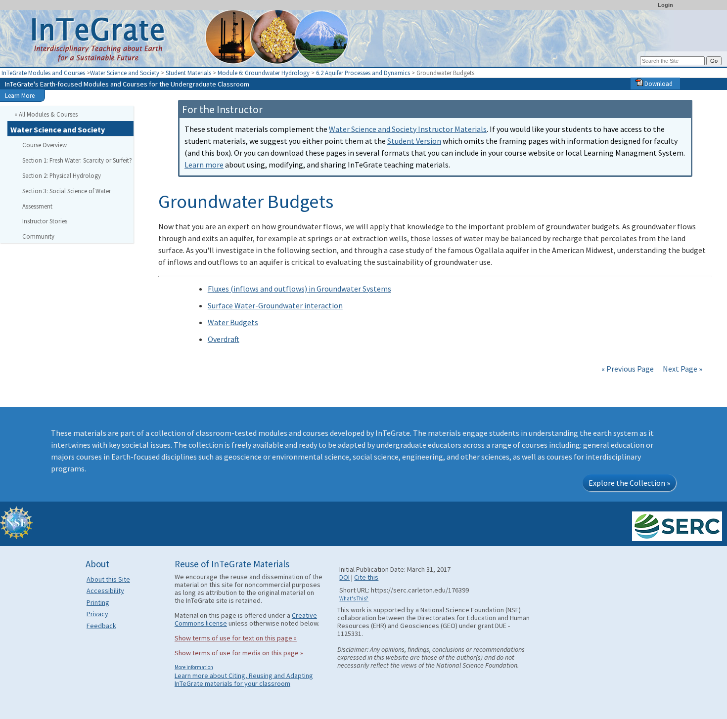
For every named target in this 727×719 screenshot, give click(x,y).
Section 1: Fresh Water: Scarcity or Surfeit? (77, 160)
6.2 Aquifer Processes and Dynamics (363, 73)
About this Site (108, 579)
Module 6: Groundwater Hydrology (264, 73)
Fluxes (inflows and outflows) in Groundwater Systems (299, 289)
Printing (98, 602)
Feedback (101, 625)
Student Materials (188, 73)
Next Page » (681, 369)
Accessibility (105, 590)
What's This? (353, 598)
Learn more (204, 164)
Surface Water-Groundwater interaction (275, 305)
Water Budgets (233, 322)
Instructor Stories (44, 221)
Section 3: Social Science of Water (66, 191)
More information (194, 667)
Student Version (414, 141)
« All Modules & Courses (46, 114)
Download (658, 83)
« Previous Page (627, 369)
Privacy (97, 613)
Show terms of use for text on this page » (236, 638)
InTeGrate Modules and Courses (43, 73)
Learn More (20, 95)
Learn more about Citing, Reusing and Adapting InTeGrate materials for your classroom (244, 679)
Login (665, 5)
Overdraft (223, 339)
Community (38, 236)
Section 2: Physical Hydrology (61, 175)
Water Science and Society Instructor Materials (408, 129)
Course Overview (44, 145)
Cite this (366, 577)
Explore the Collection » (629, 483)
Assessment (37, 206)
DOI (344, 577)
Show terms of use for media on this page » (239, 652)
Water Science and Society (124, 73)
